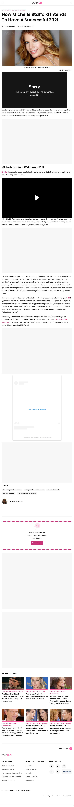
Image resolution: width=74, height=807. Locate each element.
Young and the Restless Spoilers (36, 723)
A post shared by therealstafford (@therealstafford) (37, 437)
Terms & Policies (32, 777)
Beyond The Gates (8, 780)
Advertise (29, 773)
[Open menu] (2, 3)
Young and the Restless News (34, 490)
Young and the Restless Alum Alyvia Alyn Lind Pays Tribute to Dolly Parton (37, 696)
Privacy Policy (46, 796)
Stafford (5, 172)
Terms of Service (56, 796)
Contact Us (30, 780)
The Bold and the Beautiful (11, 777)
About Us (29, 766)
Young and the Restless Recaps (12, 691)
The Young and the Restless (12, 490)
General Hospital (53, 490)
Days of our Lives (8, 766)
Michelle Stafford (8, 493)
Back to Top (63, 749)
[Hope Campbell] (5, 501)
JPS (68, 298)
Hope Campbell (9, 26)
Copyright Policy (67, 796)
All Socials (67, 771)
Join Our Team (31, 769)
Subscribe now (37, 543)
